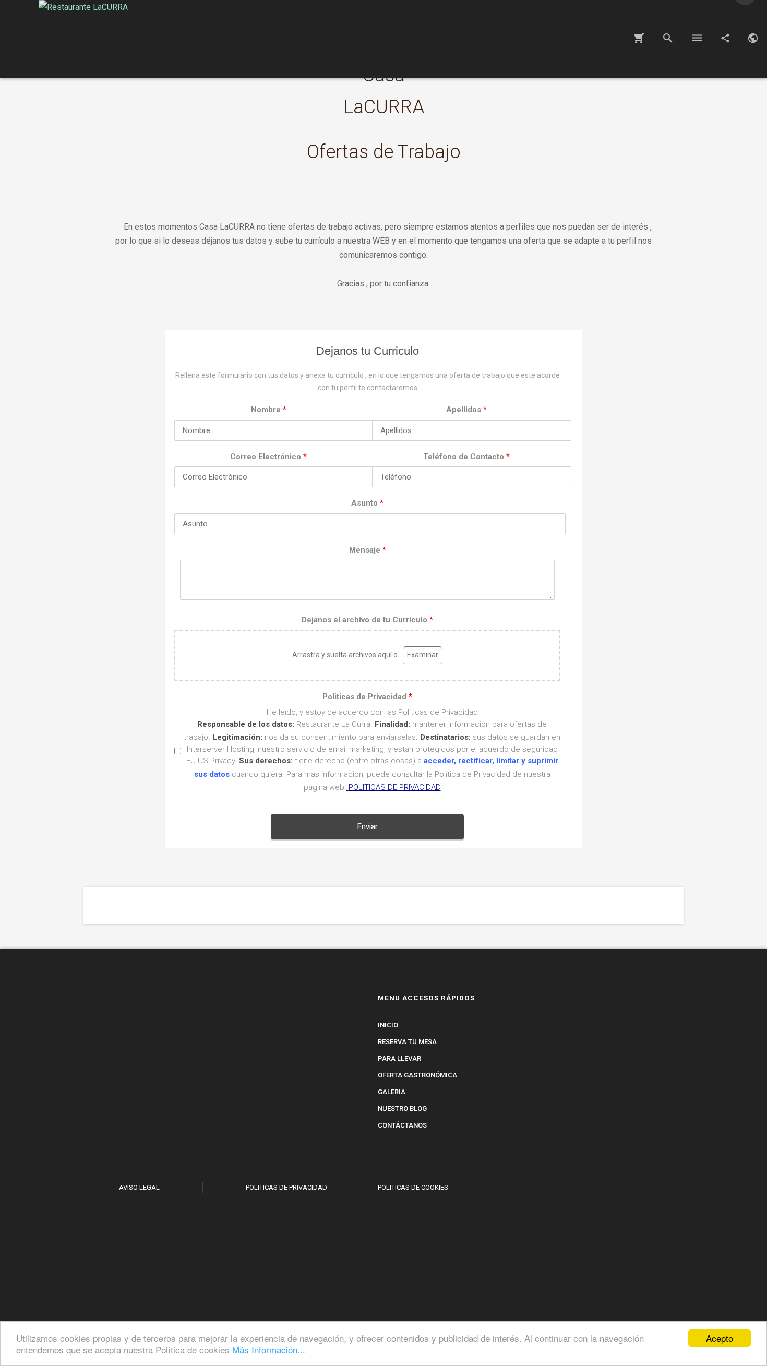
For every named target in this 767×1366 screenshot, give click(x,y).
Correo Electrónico (268, 456)
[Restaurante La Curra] (593, 1298)
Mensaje (367, 550)
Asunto (367, 503)
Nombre (268, 409)
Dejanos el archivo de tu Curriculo (367, 620)
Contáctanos (402, 1125)
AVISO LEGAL (139, 1187)
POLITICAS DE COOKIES (413, 1187)
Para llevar (399, 1058)
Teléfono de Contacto (466, 456)
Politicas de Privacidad (367, 696)
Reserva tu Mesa (407, 1042)
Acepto (719, 1338)
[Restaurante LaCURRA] (83, 39)
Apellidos (466, 409)
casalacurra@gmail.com (293, 1125)
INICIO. (139, 1159)
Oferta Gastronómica (417, 1075)
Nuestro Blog (402, 1108)
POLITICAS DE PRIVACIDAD (395, 787)
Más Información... (268, 1349)
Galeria (391, 1092)
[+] (298, 1155)
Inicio (388, 1025)
